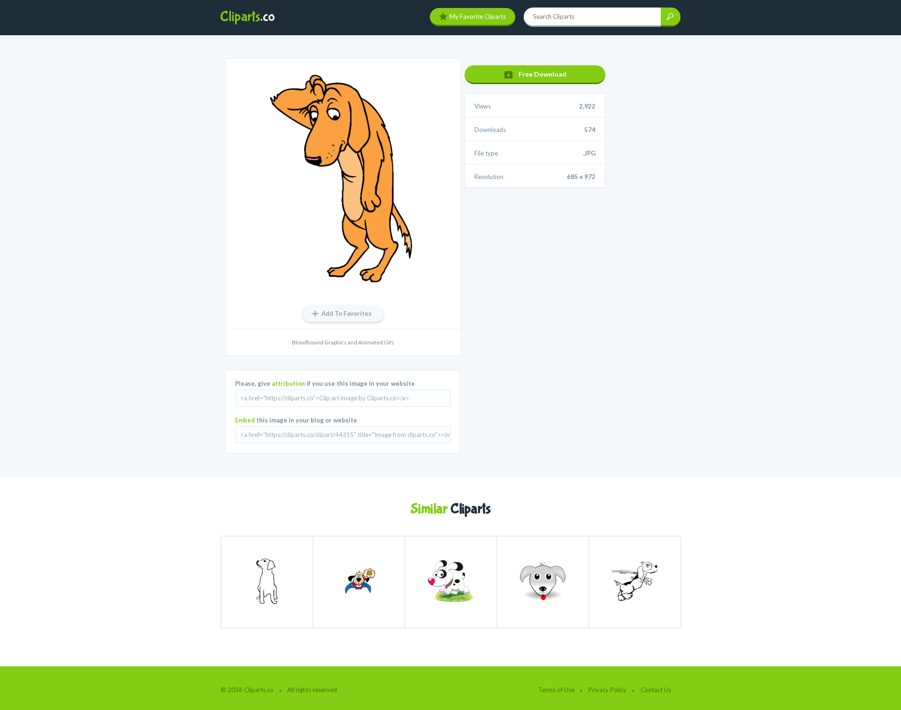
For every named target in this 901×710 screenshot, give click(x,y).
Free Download (542, 74)
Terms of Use (556, 690)
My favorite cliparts (478, 16)
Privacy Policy (607, 690)
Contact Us (656, 690)
